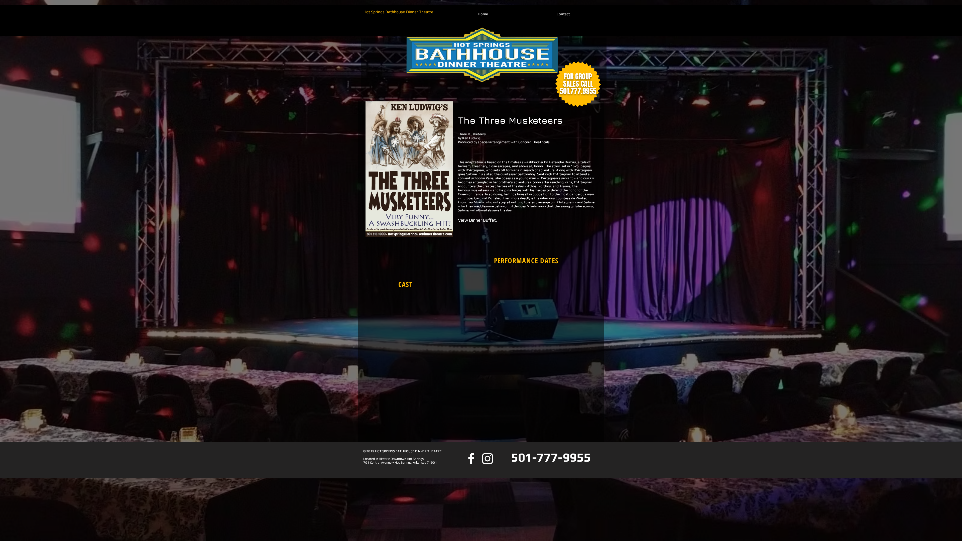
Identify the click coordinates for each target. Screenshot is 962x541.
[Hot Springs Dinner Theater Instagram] (487, 458)
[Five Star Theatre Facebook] (471, 458)
